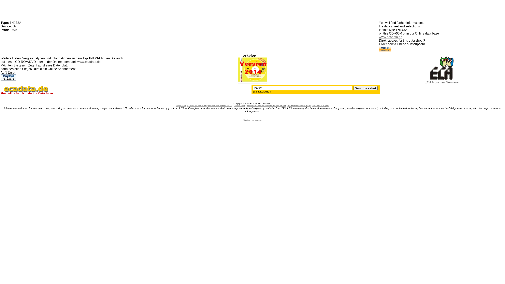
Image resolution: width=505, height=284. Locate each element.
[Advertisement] (252, 9)
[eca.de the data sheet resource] (442, 78)
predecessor (256, 120)
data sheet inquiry (320, 106)
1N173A (15, 22)
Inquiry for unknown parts (299, 106)
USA (13, 30)
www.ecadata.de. (89, 62)
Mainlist (246, 120)
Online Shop (239, 106)
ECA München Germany (442, 82)
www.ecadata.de (390, 37)
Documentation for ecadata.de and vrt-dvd (266, 106)
